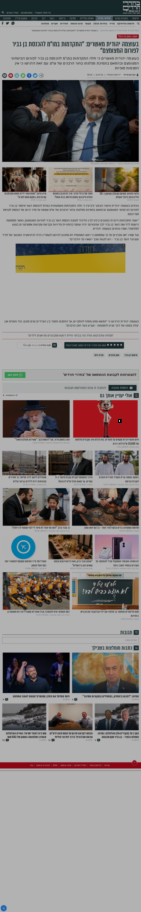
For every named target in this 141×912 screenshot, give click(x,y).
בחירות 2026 (100, 23)
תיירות (34, 18)
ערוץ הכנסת (76, 23)
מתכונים (7, 18)
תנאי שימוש (66, 817)
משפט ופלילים (87, 18)
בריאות (62, 18)
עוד (31, 817)
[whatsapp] (23, 75)
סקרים (54, 23)
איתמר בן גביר (130, 355)
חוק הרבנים (114, 355)
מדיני (112, 23)
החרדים (64, 23)
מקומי (88, 23)
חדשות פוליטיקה (125, 23)
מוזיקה (73, 18)
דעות (52, 18)
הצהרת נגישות (43, 817)
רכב (43, 18)
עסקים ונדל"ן (21, 18)
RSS (55, 817)
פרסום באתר (95, 817)
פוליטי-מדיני (104, 18)
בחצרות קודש (121, 18)
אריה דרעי (99, 355)
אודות (107, 817)
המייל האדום (12, 12)
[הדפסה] (16, 75)
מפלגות (45, 23)
